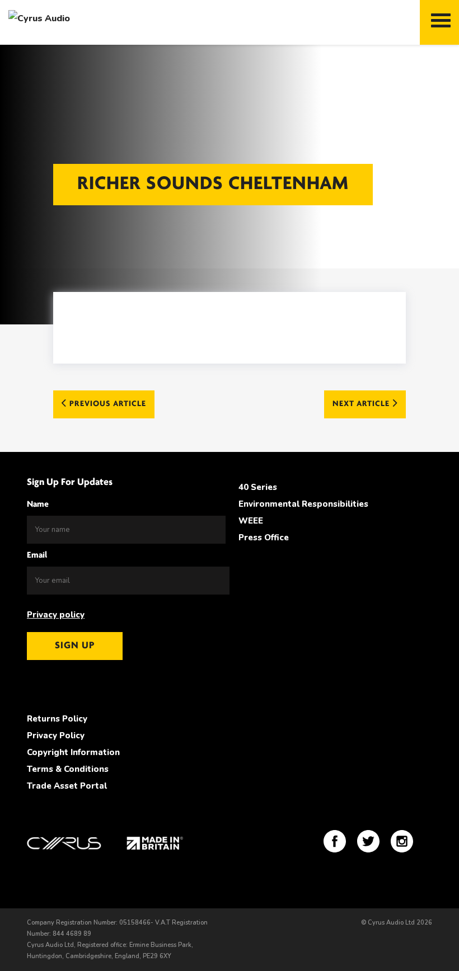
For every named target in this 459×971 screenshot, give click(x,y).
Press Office (263, 537)
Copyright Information (73, 752)
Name (38, 504)
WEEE (250, 520)
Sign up (75, 646)
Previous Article (106, 404)
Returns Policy (57, 718)
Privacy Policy (56, 735)
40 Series (257, 487)
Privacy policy (56, 614)
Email (37, 555)
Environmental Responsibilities (303, 504)
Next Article (362, 404)
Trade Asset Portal (67, 785)
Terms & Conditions (68, 769)
